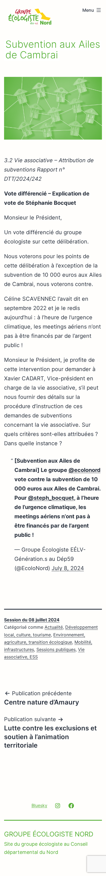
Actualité (54, 627)
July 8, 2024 (68, 568)
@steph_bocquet (51, 498)
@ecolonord (84, 470)
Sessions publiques (56, 649)
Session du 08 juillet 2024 (32, 619)
